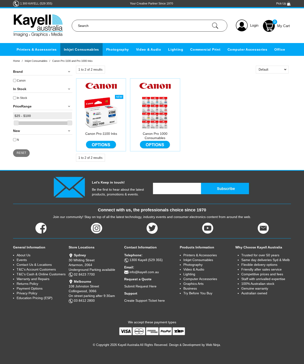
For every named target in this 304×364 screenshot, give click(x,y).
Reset (21, 153)
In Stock (19, 89)
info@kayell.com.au (144, 272)
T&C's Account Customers (36, 269)
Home (16, 60)
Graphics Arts (193, 284)
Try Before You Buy (197, 293)
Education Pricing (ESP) (34, 298)
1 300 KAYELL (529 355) (36, 3)
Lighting (175, 49)
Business (190, 288)
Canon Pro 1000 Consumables (155, 136)
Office (279, 49)
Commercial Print (205, 49)
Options (101, 145)
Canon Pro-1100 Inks (101, 134)
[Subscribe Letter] (69, 187)
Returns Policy (27, 284)
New (16, 131)
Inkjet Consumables (81, 49)
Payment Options (30, 288)
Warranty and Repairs (33, 279)
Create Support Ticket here (144, 300)
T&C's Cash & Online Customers (41, 274)
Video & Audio (148, 49)
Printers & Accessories (37, 49)
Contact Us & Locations (34, 265)
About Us (23, 255)
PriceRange (22, 106)
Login (254, 25)
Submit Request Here (140, 286)
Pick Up (281, 3)
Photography (117, 49)
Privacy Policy (27, 293)
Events (22, 260)
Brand (18, 71)
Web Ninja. (213, 345)
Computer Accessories (247, 49)
